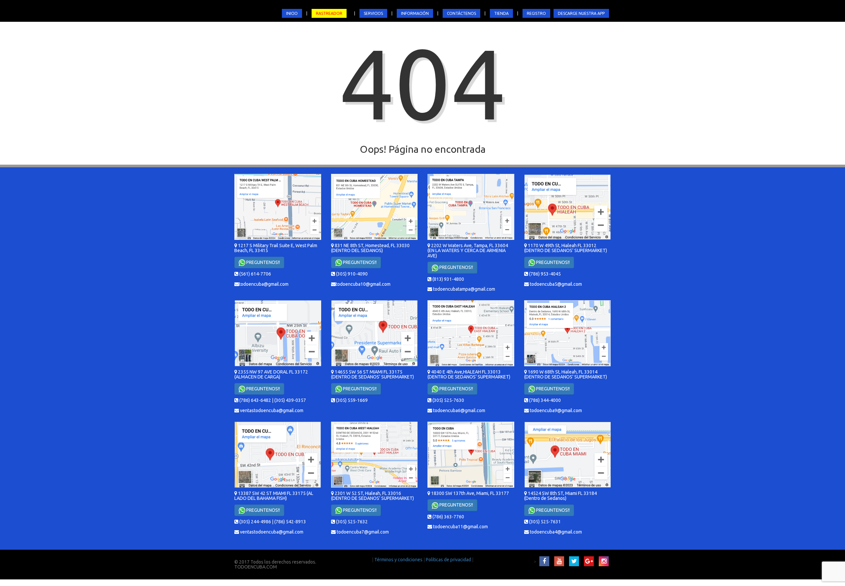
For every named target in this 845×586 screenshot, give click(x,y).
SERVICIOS (373, 13)
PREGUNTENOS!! (262, 262)
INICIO (292, 13)
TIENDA (501, 13)
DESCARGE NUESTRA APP (581, 13)
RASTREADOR (329, 13)
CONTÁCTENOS (461, 13)
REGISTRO (536, 13)
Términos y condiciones (398, 559)
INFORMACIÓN (415, 13)
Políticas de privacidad (449, 559)
